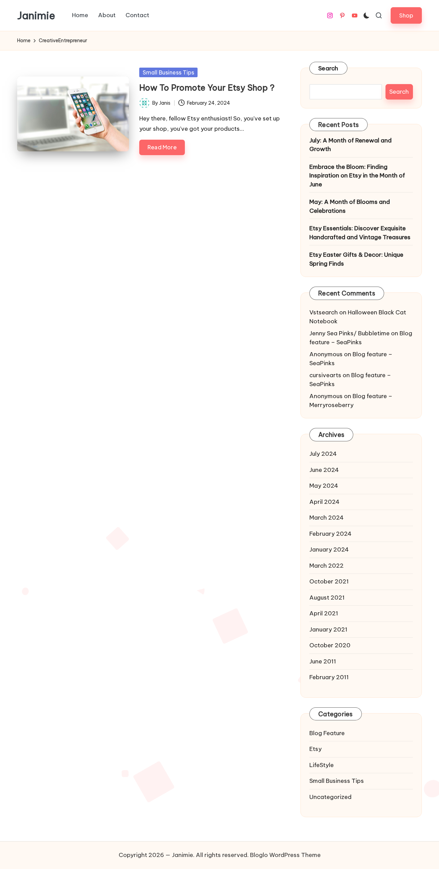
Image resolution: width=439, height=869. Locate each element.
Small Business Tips (168, 72)
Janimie (36, 15)
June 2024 (324, 470)
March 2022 (326, 565)
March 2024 (326, 517)
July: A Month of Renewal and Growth (350, 145)
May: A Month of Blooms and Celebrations (349, 206)
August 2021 (327, 597)
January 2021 (328, 629)
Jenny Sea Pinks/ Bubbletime (349, 333)
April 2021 (323, 613)
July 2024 (323, 453)
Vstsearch (323, 312)
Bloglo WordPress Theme (285, 855)
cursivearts (325, 375)
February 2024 (330, 533)
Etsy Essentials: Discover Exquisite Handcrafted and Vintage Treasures (360, 232)
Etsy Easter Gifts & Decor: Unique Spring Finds (356, 259)
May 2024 (323, 485)
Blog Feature (327, 733)
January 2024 (329, 549)
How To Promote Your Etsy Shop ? (207, 87)
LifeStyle (321, 765)
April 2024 (324, 502)
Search (328, 68)
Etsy (315, 749)
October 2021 (329, 581)
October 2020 (330, 645)
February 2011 (329, 677)
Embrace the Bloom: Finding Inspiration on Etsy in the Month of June (357, 175)
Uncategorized (330, 797)
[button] (406, 15)
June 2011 (322, 661)
